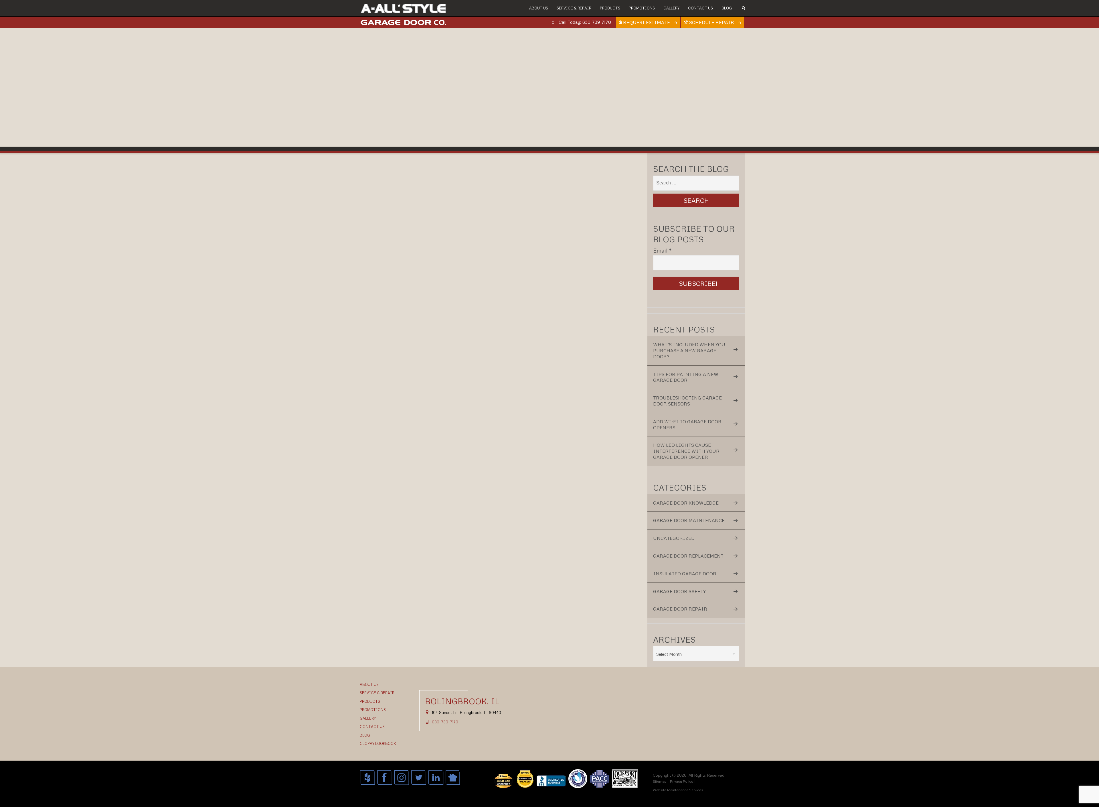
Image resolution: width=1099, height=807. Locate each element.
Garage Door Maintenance (689, 520)
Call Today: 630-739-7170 (585, 22)
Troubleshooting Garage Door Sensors (687, 401)
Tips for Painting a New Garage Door (685, 377)
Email (662, 250)
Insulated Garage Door (684, 573)
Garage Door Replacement (688, 556)
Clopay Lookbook (378, 743)
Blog (727, 8)
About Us (538, 8)
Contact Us (700, 8)
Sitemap (659, 781)
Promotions (642, 8)
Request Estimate (646, 22)
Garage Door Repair (680, 609)
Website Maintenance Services (678, 790)
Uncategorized (674, 538)
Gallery (671, 8)
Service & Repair (574, 8)
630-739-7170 (445, 721)
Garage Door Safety (679, 591)
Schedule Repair (711, 22)
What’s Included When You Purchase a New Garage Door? (689, 350)
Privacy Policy (681, 781)
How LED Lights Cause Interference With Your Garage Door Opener (686, 451)
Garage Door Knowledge (686, 503)
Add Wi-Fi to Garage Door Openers (687, 424)
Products (610, 8)
